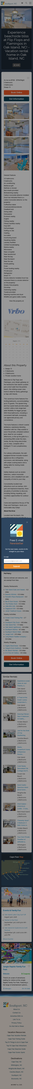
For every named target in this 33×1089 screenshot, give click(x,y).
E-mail (6, 557)
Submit (16, 566)
